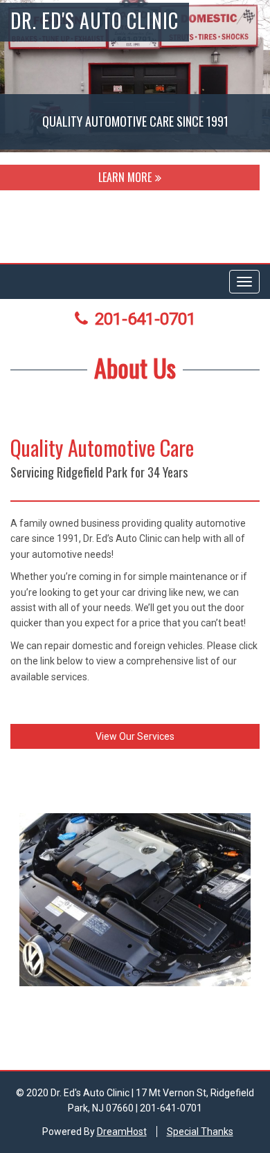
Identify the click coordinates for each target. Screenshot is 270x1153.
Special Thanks (200, 1131)
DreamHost (122, 1131)
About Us (135, 367)
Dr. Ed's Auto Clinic (94, 20)
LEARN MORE (125, 177)
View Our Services (135, 736)
